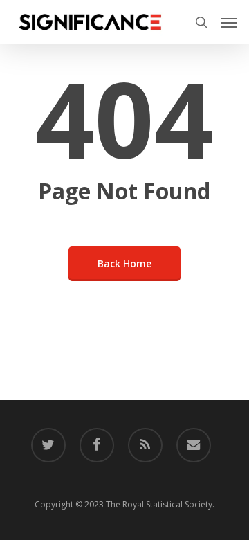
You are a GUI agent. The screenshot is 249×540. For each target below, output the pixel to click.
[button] (229, 22)
